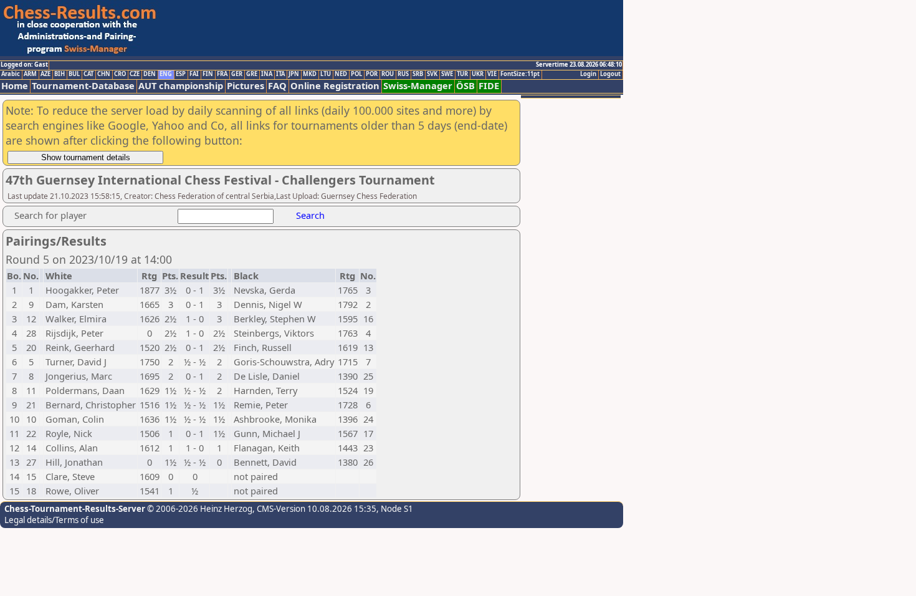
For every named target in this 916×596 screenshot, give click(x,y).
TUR (462, 74)
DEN (149, 74)
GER (236, 74)
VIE (492, 74)
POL (356, 74)
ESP (181, 74)
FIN (208, 74)
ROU (387, 74)
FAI (194, 74)
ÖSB (465, 86)
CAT (88, 74)
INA (266, 74)
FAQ (277, 86)
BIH (59, 74)
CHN (103, 74)
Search (310, 215)
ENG (166, 74)
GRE (251, 74)
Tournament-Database (83, 86)
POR (372, 74)
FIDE (489, 86)
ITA (280, 74)
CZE (135, 74)
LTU (325, 74)
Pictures (245, 86)
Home (14, 86)
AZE (45, 74)
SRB (418, 74)
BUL (74, 74)
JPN (294, 74)
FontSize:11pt (520, 74)
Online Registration (334, 86)
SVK (432, 74)
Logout (610, 74)
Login (588, 74)
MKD (310, 74)
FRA (222, 74)
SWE (447, 74)
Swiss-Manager (417, 86)
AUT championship (180, 86)
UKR (478, 74)
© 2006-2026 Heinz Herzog (198, 508)
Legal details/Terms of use (54, 520)
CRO (120, 74)
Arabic (10, 74)
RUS (403, 74)
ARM (30, 74)
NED (341, 74)
